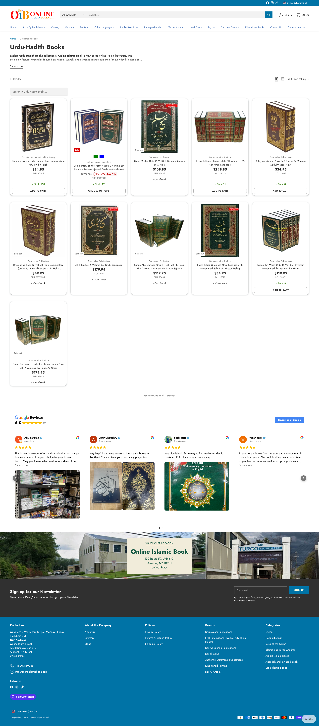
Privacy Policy (153, 632)
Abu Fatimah (31, 437)
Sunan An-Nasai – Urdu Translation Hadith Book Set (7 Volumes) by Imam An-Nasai (38, 366)
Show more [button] (21, 465)
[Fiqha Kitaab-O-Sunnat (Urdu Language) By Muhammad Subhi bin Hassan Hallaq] (220, 230)
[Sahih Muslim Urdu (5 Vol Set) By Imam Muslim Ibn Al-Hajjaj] (159, 126)
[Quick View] (61, 104)
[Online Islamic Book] (32, 14)
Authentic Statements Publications (224, 660)
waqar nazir (255, 437)
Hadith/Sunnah (274, 638)
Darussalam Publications (218, 632)
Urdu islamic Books (276, 668)
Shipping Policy (154, 644)
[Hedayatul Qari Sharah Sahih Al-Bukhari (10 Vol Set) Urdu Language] (220, 126)
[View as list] (283, 79)
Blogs (88, 644)
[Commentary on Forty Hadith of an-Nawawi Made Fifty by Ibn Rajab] (38, 126)
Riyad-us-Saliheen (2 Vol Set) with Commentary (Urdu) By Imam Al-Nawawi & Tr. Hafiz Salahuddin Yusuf (38, 268)
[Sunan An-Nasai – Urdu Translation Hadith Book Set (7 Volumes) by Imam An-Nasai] (38, 329)
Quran (269, 632)
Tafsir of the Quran (276, 644)
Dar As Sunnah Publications (220, 648)
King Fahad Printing (216, 666)
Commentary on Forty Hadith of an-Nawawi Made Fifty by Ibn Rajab (38, 163)
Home (13, 38)
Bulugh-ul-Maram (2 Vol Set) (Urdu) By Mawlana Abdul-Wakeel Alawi (281, 163)
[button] (289, 420)
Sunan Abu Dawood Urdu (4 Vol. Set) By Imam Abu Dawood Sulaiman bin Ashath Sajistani (159, 267)
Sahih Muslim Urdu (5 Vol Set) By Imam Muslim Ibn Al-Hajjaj (159, 163)
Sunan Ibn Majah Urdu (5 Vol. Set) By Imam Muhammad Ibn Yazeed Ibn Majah (280, 267)
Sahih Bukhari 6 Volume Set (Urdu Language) (99, 265)
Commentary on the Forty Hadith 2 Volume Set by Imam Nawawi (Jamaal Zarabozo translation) (99, 167)
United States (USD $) (297, 2)
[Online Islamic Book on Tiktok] (276, 3)
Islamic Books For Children (280, 650)
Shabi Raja (180, 437)
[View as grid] (277, 79)
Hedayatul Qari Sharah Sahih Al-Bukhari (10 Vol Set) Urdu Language (220, 163)
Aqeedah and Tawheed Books (282, 662)
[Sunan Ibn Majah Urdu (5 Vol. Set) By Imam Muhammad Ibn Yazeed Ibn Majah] (280, 230)
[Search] (268, 14)
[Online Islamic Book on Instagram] (272, 3)
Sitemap (89, 638)
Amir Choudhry (108, 437)
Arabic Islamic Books (277, 656)
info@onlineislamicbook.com (31, 672)
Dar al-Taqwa (212, 654)
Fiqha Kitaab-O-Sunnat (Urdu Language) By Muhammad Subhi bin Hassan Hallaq (220, 267)
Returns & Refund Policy (158, 638)
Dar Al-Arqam (212, 672)
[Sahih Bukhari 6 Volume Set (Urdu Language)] (99, 230)
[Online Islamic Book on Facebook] (267, 3)
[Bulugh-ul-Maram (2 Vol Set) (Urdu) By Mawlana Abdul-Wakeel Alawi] (280, 126)
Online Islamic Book (39, 717)
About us (90, 632)
